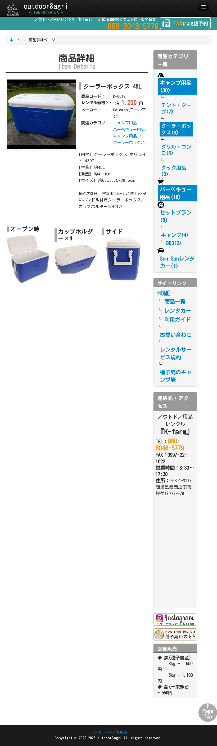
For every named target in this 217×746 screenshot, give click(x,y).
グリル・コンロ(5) (176, 150)
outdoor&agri (46, 8)
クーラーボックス (129, 142)
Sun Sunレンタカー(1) (177, 262)
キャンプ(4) (175, 235)
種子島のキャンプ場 (176, 375)
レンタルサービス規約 (176, 353)
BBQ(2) (174, 243)
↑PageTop (207, 711)
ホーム (15, 40)
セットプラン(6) (176, 216)
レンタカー (177, 310)
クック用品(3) (173, 170)
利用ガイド (177, 319)
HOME (163, 293)
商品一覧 (175, 301)
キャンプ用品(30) (176, 86)
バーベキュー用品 (129, 129)
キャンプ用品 (125, 123)
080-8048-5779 (133, 26)
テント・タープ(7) (176, 108)
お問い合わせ (176, 334)
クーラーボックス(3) (176, 129)
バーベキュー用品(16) (176, 193)
